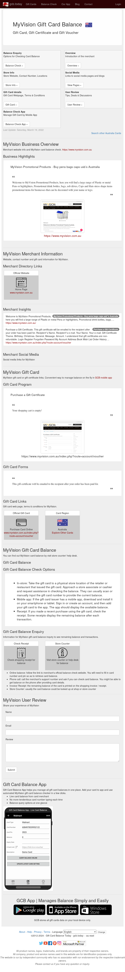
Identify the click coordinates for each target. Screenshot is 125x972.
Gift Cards (31, 4)
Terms (47, 931)
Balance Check (49, 4)
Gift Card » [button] (11, 104)
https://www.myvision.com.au (77, 149)
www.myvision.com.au (21, 292)
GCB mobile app (103, 377)
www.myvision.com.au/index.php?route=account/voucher (21, 534)
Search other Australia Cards (106, 133)
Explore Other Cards (62, 532)
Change (101, 932)
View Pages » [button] (74, 85)
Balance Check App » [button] (17, 124)
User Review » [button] (74, 104)
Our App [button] (66, 4)
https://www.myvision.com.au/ (21, 322)
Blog (77, 4)
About (22, 931)
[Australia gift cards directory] (88, 24)
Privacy (38, 931)
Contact (88, 4)
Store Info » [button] (12, 85)
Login (118, 4)
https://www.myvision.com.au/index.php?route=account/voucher (38, 342)
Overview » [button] (73, 65)
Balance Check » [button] (14, 65)
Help (29, 931)
